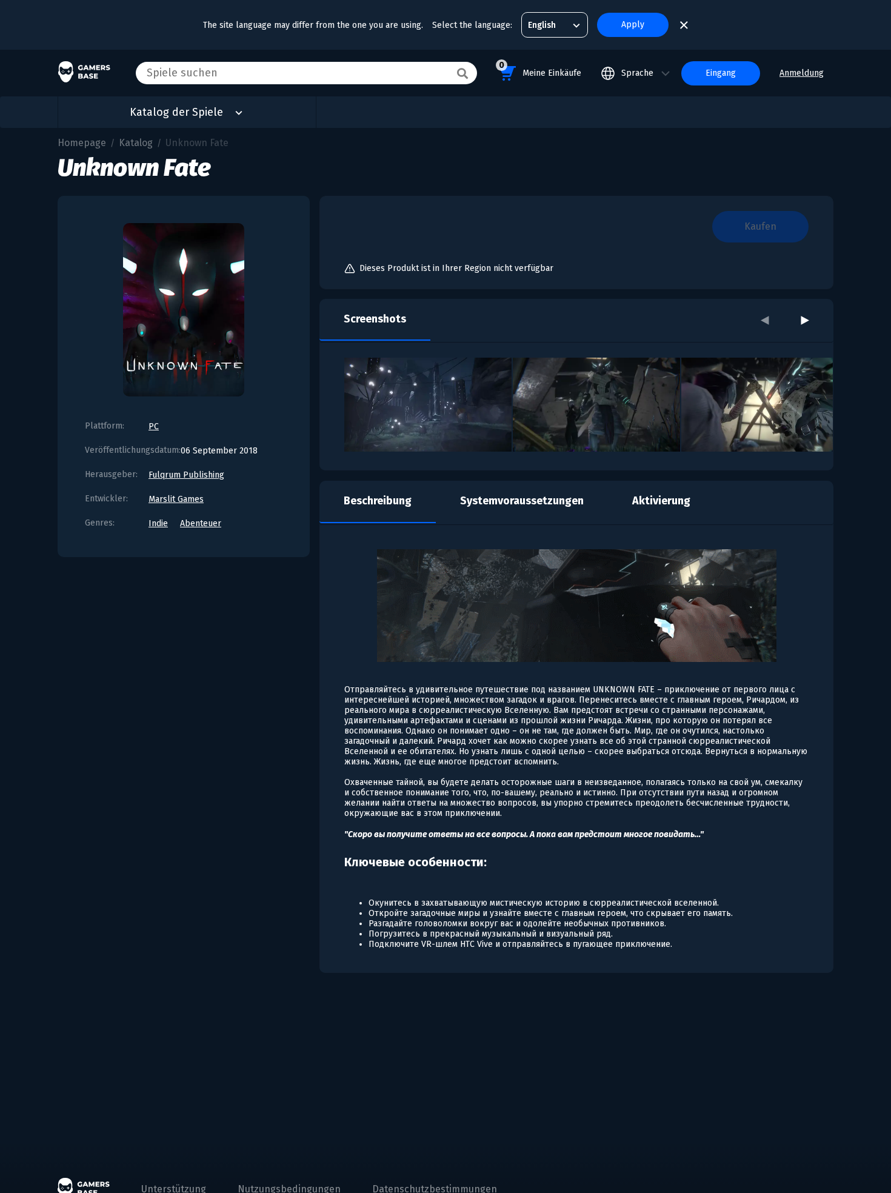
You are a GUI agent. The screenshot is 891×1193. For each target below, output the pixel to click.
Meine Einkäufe (540, 69)
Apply (632, 24)
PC (153, 426)
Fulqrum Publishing (186, 475)
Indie (158, 523)
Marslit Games (176, 499)
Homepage (82, 143)
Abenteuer (200, 523)
